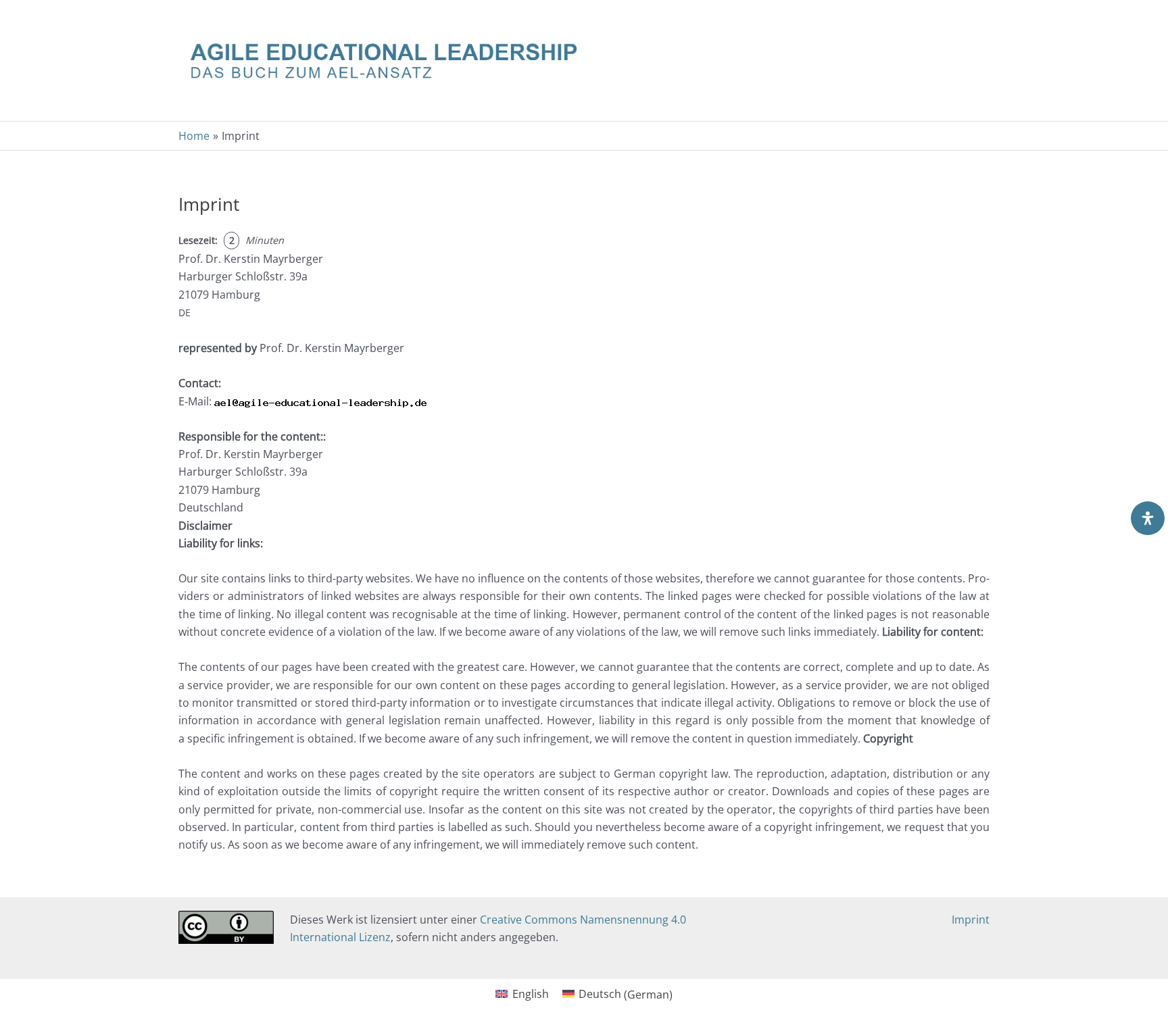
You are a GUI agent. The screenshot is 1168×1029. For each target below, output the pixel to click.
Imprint (971, 919)
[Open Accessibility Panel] (1148, 518)
